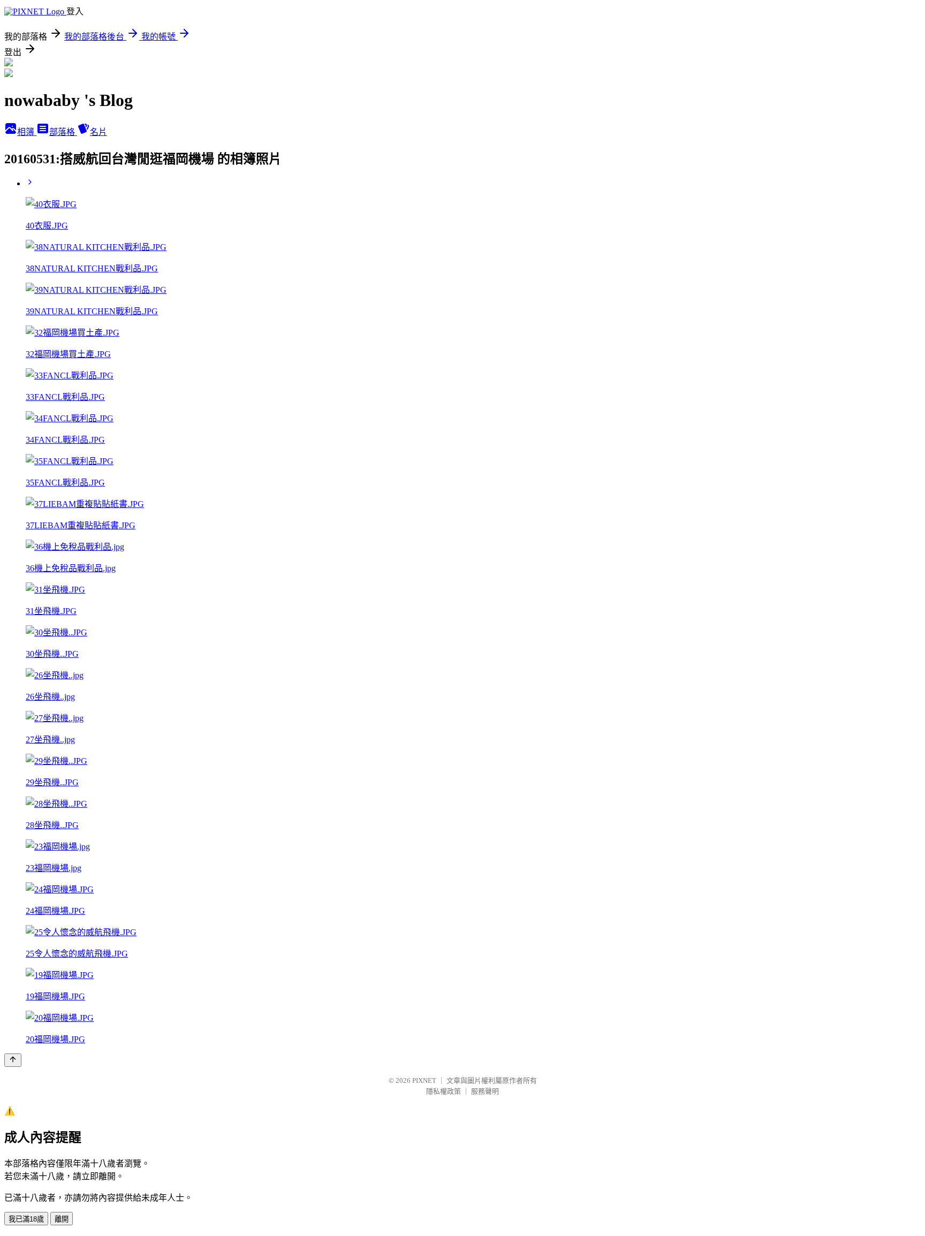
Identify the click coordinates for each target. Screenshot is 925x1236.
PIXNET (424, 1080)
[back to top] (12, 1060)
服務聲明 (485, 1091)
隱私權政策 (443, 1091)
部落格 (63, 132)
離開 (62, 1219)
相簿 (26, 132)
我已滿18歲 (26, 1219)
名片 (98, 132)
